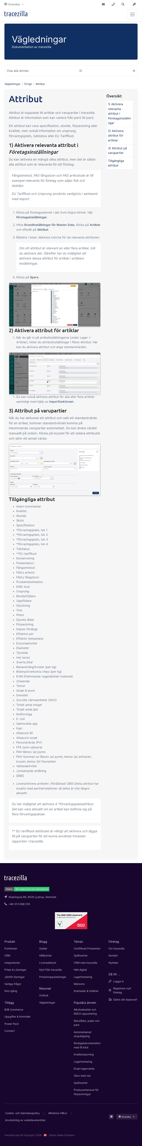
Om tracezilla (116, 948)
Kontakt (113, 955)
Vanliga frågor (12, 983)
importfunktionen (61, 401)
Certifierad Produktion (87, 948)
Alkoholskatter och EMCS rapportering (85, 1011)
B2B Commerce (13, 1009)
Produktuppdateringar (52, 976)
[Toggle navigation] (132, 14)
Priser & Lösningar (15, 969)
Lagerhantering (83, 976)
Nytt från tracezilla (50, 969)
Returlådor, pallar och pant (86, 1022)
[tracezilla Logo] (15, 877)
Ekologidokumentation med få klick (87, 1045)
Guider (43, 948)
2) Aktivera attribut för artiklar (116, 135)
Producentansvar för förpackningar (86, 1091)
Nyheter (113, 962)
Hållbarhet (45, 955)
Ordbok (43, 995)
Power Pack (11, 1023)
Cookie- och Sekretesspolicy (22, 1113)
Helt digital (80, 969)
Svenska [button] (14, 4)
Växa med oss (82, 1075)
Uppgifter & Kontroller (17, 1016)
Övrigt (28, 83)
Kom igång (10, 990)
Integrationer (12, 962)
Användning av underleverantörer (25, 1120)
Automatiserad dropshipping (82, 1034)
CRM (7, 955)
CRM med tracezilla (85, 962)
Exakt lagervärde (84, 1068)
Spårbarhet (80, 955)
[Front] (15, 14)
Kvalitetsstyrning (84, 1054)
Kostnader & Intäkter (86, 990)
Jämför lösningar (14, 976)
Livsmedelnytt (47, 962)
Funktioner (10, 948)
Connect (9, 1030)
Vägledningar (12, 83)
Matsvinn (79, 983)
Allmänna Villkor (57, 1113)
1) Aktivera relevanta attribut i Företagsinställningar (119, 113)
